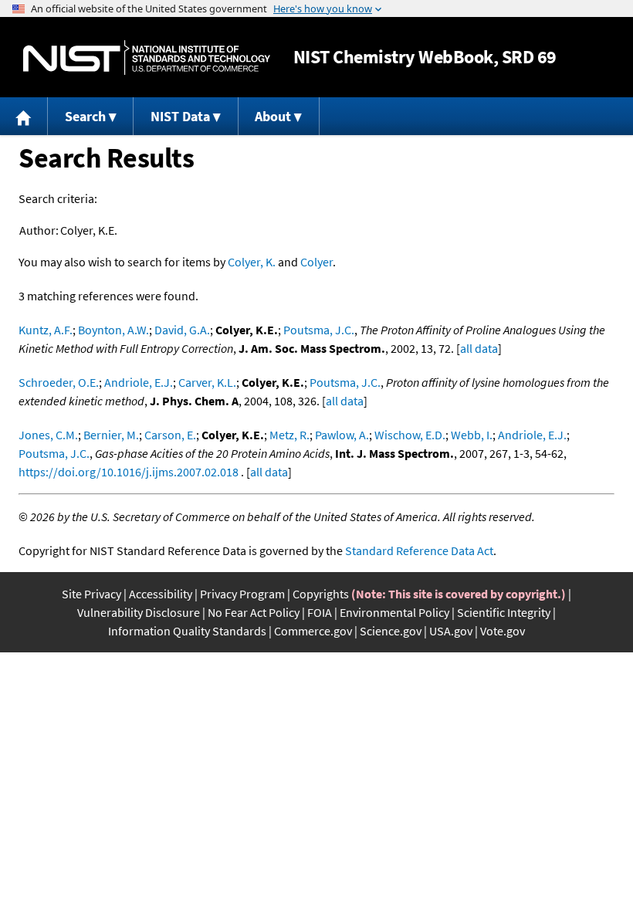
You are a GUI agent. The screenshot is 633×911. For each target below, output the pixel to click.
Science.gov (390, 630)
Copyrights (321, 593)
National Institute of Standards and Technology (146, 57)
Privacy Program (242, 593)
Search (85, 116)
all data (479, 348)
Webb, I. (472, 434)
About (273, 116)
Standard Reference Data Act (419, 550)
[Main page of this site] (24, 116)
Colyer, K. (252, 261)
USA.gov (450, 630)
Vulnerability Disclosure (138, 612)
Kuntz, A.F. (46, 329)
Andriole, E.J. (138, 382)
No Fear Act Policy (254, 612)
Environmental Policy (394, 612)
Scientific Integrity (503, 612)
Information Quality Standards (187, 630)
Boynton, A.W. (113, 329)
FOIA (319, 612)
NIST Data (180, 116)
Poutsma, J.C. (318, 329)
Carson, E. (170, 434)
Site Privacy (91, 593)
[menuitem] (24, 116)
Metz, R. (289, 434)
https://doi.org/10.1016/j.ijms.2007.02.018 (129, 471)
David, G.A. (182, 329)
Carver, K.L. (207, 382)
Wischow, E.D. (409, 434)
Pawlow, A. (342, 434)
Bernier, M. (111, 434)
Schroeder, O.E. (59, 382)
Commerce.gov (313, 630)
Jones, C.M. (48, 434)
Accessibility (160, 593)
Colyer (316, 261)
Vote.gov (502, 630)
